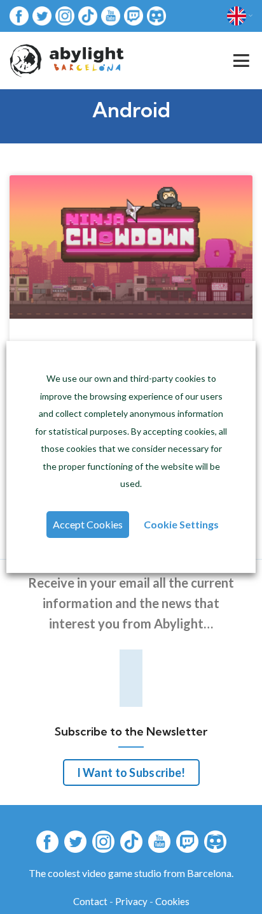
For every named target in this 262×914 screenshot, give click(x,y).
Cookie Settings (181, 524)
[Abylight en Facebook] (19, 15)
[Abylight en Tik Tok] (87, 15)
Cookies (172, 901)
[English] (240, 16)
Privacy (131, 901)
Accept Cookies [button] (88, 524)
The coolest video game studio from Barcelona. (131, 873)
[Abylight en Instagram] (64, 15)
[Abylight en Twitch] (133, 15)
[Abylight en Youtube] (110, 15)
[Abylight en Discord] (156, 15)
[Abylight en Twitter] (42, 15)
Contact (90, 901)
